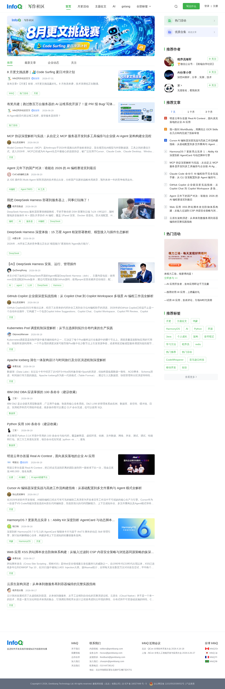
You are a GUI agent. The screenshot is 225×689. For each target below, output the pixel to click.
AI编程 (12, 189)
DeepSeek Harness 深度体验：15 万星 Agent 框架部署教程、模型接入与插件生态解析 (68, 232)
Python (198, 328)
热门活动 (24, 93)
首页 (68, 6)
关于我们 (75, 649)
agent (19, 285)
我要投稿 (75, 653)
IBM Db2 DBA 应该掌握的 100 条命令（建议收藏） (43, 392)
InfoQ (11, 93)
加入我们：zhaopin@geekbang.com (106, 661)
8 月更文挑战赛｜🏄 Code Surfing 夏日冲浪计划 (41, 72)
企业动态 (53, 62)
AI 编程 (22, 477)
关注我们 (75, 665)
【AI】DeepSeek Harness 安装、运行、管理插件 (41, 264)
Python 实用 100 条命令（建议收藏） (33, 424)
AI (114, 6)
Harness (57, 285)
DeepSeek (55, 221)
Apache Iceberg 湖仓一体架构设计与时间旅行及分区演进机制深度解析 (56, 360)
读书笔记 (209, 336)
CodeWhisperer (175, 359)
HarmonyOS (25, 541)
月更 (36, 93)
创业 (184, 367)
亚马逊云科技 (196, 359)
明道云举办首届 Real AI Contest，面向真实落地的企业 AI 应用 (51, 456)
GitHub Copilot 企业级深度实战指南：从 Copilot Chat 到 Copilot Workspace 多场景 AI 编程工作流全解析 (80, 296)
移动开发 (171, 367)
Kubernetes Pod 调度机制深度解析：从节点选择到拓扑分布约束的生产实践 (60, 328)
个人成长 (182, 336)
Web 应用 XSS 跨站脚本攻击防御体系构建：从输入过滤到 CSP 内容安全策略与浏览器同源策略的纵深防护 (82, 552)
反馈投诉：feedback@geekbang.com (107, 657)
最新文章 (30, 62)
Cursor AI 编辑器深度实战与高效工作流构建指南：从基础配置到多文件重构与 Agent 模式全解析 (74, 488)
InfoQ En (214, 649)
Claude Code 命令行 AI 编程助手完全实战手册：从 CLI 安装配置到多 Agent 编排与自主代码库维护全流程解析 (194, 177)
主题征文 (100, 6)
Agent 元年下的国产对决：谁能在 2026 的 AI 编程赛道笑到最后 (51, 168)
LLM (30, 285)
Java (168, 336)
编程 (11, 221)
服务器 (29, 221)
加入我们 (75, 661)
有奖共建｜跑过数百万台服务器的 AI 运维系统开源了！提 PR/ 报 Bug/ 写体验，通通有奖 (69, 104)
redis (198, 344)
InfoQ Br (213, 661)
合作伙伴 (75, 657)
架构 (195, 336)
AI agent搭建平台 (39, 477)
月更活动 (83, 6)
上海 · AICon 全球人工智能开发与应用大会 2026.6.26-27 (168, 653)
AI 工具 (41, 189)
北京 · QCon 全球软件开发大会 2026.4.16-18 (163, 649)
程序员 (185, 344)
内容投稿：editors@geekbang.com (106, 649)
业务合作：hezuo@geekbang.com (105, 653)
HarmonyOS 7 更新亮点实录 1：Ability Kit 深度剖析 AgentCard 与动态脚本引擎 (62, 520)
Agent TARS (26, 189)
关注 (74, 62)
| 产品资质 (190, 683)
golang (126, 6)
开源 (210, 328)
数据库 (12, 413)
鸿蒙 (11, 541)
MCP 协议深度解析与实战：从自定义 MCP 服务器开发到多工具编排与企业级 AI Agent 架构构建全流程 (79, 136)
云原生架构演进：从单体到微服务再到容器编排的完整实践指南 (51, 584)
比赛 (11, 477)
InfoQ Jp (213, 653)
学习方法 (171, 344)
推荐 (10, 62)
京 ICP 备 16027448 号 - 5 (134, 683)
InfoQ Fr (213, 657)
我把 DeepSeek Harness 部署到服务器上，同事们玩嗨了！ (48, 200)
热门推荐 (171, 352)
